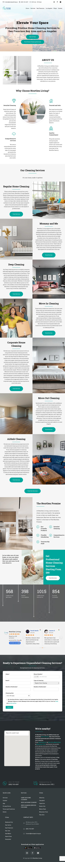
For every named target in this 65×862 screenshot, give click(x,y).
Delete (4, 812)
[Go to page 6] (42, 647)
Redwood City (43, 742)
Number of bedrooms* (12, 686)
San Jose (7, 830)
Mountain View (41, 744)
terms (56, 701)
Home (27, 8)
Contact (60, 8)
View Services (53, 578)
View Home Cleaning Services (32, 42)
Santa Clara (8, 836)
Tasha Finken (53, 630)
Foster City (42, 806)
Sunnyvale (8, 839)
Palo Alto (50, 742)
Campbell (42, 800)
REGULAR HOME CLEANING (29, 802)
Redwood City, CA (45, 782)
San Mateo (8, 833)
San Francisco (40, 8)
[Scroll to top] (61, 853)
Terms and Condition (9, 809)
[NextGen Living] (14, 8)
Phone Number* (38, 674)
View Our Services (33, 491)
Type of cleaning (38, 680)
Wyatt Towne (34, 630)
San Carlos (8, 825)
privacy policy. (12, 703)
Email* (7, 680)
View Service (16, 214)
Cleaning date (10, 693)
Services (33, 8)
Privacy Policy (7, 806)
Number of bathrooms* (40, 686)
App (4, 803)
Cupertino (42, 803)
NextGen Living (15, 632)
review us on (14, 643)
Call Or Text (32, 37)
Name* (7, 674)
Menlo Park (57, 742)
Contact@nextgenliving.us (11, 2)
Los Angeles (49, 8)
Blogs (55, 8)
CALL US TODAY (14, 782)
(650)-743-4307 (24, 2)
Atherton (41, 797)
